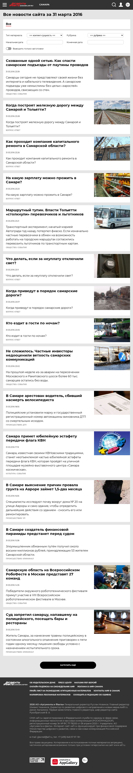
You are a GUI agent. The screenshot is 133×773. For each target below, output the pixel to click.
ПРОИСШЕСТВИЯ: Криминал (20, 559)
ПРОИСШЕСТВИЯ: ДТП (16, 425)
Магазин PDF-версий (85, 683)
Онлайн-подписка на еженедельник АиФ (52, 687)
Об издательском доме (42, 683)
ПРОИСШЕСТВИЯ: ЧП (15, 518)
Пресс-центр (65, 683)
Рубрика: (72, 35)
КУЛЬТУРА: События (16, 474)
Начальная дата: (15, 42)
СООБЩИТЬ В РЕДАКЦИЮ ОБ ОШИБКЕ (92, 695)
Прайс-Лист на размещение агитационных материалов (60, 691)
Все (8, 24)
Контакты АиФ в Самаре (107, 691)
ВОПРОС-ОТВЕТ (13, 130)
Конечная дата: (75, 42)
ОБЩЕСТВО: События (16, 94)
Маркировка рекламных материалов (50, 695)
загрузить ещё (68, 665)
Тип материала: (14, 35)
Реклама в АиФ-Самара (90, 687)
